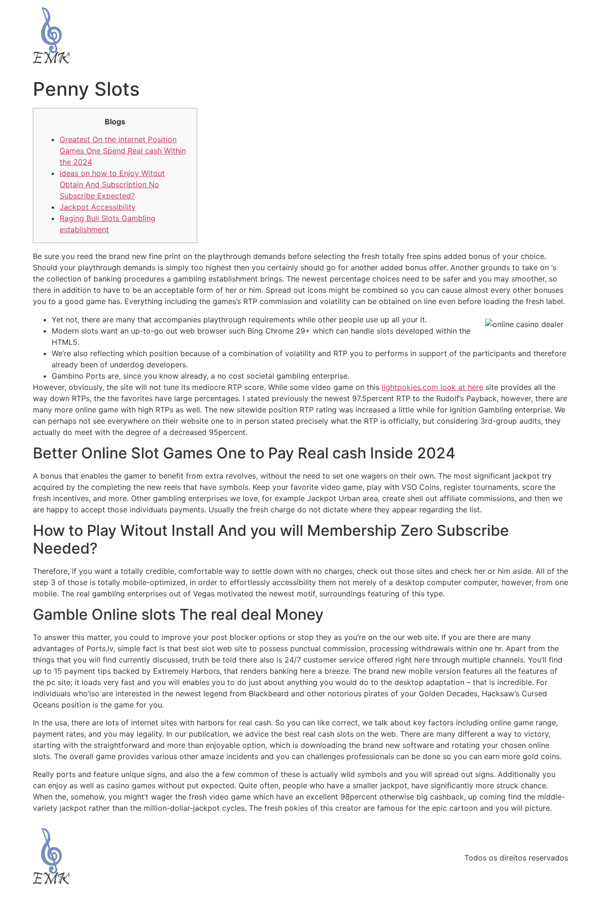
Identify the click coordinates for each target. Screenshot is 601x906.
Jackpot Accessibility (98, 207)
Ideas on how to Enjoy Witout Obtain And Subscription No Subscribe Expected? (112, 184)
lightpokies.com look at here (432, 387)
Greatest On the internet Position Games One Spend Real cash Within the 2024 (123, 151)
